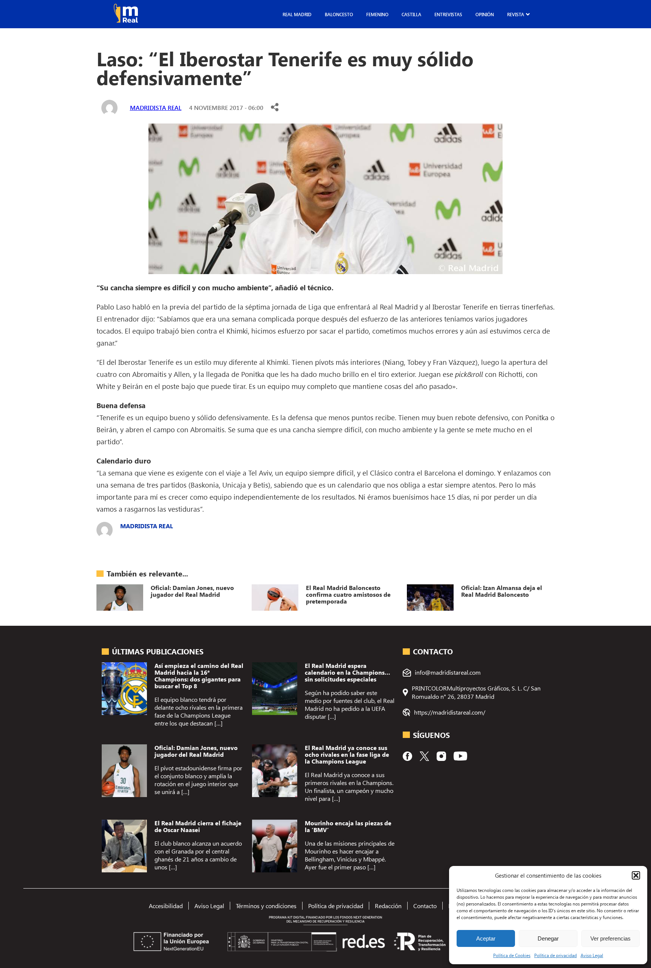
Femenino (377, 14)
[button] (636, 875)
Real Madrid (297, 14)
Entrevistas (448, 14)
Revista (515, 14)
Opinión (484, 14)
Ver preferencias (610, 938)
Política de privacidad (555, 955)
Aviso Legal (592, 955)
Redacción (388, 906)
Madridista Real (156, 107)
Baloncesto (339, 14)
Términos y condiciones (266, 906)
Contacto (425, 906)
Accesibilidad (166, 906)
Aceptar (485, 938)
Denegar (548, 938)
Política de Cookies (511, 955)
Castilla (411, 14)
